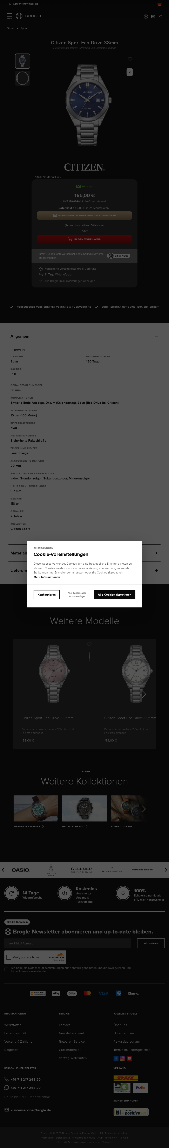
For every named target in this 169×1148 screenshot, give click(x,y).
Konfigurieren (47, 594)
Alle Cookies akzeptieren (114, 594)
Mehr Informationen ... (48, 577)
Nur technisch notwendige (77, 594)
